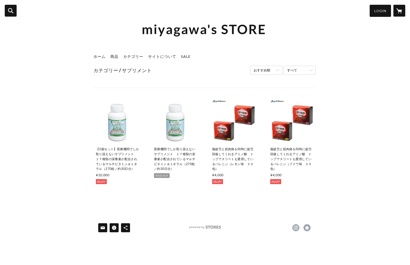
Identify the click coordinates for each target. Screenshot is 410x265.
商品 (114, 56)
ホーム (99, 56)
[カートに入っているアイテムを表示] (399, 11)
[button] (380, 11)
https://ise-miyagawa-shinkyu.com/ (307, 227)
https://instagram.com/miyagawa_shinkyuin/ (295, 227)
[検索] (11, 11)
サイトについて (162, 56)
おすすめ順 (262, 70)
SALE (186, 56)
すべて (292, 70)
